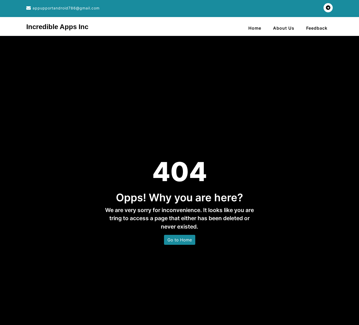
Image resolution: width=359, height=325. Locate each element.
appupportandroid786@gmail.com (66, 8)
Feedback (316, 28)
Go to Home (179, 239)
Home (254, 28)
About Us (283, 28)
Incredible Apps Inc (57, 27)
